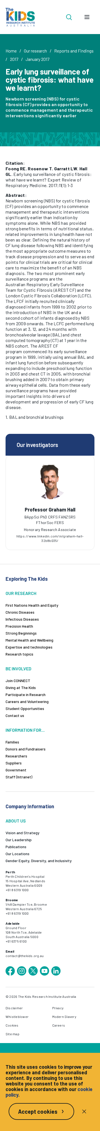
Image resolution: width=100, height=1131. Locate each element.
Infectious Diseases (22, 619)
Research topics (19, 654)
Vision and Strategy (22, 832)
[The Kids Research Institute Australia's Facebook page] (10, 971)
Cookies (12, 1025)
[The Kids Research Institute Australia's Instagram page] (21, 971)
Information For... (25, 730)
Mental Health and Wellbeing (29, 640)
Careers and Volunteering (27, 701)
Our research (35, 50)
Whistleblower (17, 1016)
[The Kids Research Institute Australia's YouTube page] (44, 971)
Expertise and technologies (29, 647)
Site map (12, 1034)
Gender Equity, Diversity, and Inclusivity (39, 860)
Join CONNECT (18, 680)
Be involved (18, 668)
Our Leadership (19, 839)
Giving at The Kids (21, 687)
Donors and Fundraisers (26, 749)
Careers (58, 1025)
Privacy (58, 1008)
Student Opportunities (25, 708)
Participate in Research (26, 694)
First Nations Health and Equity (32, 605)
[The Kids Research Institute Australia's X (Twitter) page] (33, 971)
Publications (16, 846)
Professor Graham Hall (50, 509)
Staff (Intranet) (19, 776)
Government (16, 769)
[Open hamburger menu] (86, 17)
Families (12, 742)
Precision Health (19, 626)
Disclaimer (14, 1008)
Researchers (16, 756)
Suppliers (14, 763)
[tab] (50, 520)
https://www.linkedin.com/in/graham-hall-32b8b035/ (50, 538)
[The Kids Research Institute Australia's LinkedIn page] (56, 971)
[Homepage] (20, 17)
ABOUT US (16, 820)
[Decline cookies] (84, 1111)
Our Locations (17, 853)
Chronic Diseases (20, 612)
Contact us (15, 715)
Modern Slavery (64, 1016)
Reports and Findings (74, 50)
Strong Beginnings (21, 633)
